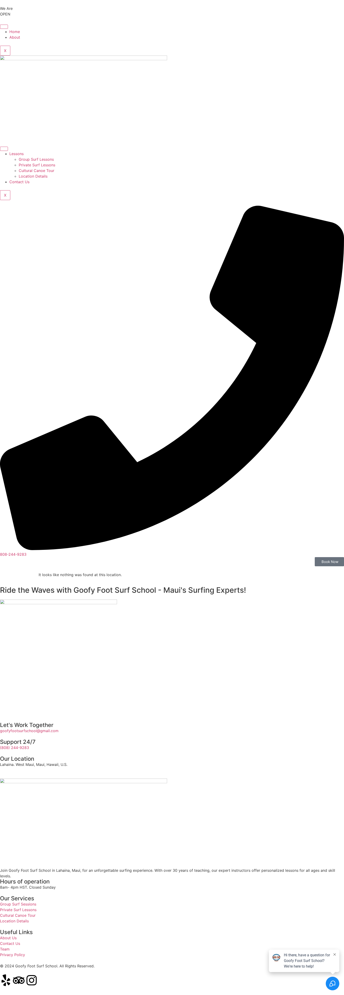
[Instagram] (31, 980)
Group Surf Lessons (36, 159)
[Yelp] (6, 980)
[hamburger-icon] (4, 27)
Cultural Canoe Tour (36, 170)
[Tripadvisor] (19, 980)
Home (14, 31)
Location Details (33, 176)
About (14, 37)
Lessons (16, 153)
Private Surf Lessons (37, 165)
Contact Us (19, 181)
